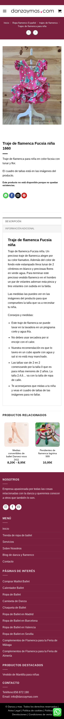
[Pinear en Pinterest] (24, 195)
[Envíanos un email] (19, 507)
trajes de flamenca (48, 23)
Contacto (8, 561)
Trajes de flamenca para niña (32, 26)
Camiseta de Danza (15, 601)
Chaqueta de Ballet (14, 607)
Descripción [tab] (13, 221)
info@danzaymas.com (24, 696)
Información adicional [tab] (19, 228)
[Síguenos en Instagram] (6, 507)
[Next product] (28, 32)
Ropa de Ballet (12, 594)
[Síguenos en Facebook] (12, 507)
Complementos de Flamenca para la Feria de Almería (30, 653)
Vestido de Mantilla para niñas (21, 674)
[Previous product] (35, 32)
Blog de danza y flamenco (18, 554)
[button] (5, 11)
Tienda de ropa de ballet (17, 535)
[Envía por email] (18, 195)
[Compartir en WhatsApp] (6, 195)
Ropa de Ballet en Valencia (19, 627)
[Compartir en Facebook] (12, 195)
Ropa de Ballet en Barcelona (20, 620)
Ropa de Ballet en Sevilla (18, 633)
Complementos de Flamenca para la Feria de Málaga (30, 642)
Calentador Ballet (13, 587)
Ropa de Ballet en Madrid (18, 614)
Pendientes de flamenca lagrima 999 (47, 453)
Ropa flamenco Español (24, 23)
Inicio (6, 23)
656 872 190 (21, 692)
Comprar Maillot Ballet (16, 581)
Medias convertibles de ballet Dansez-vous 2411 (16, 455)
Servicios (8, 541)
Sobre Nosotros (12, 548)
